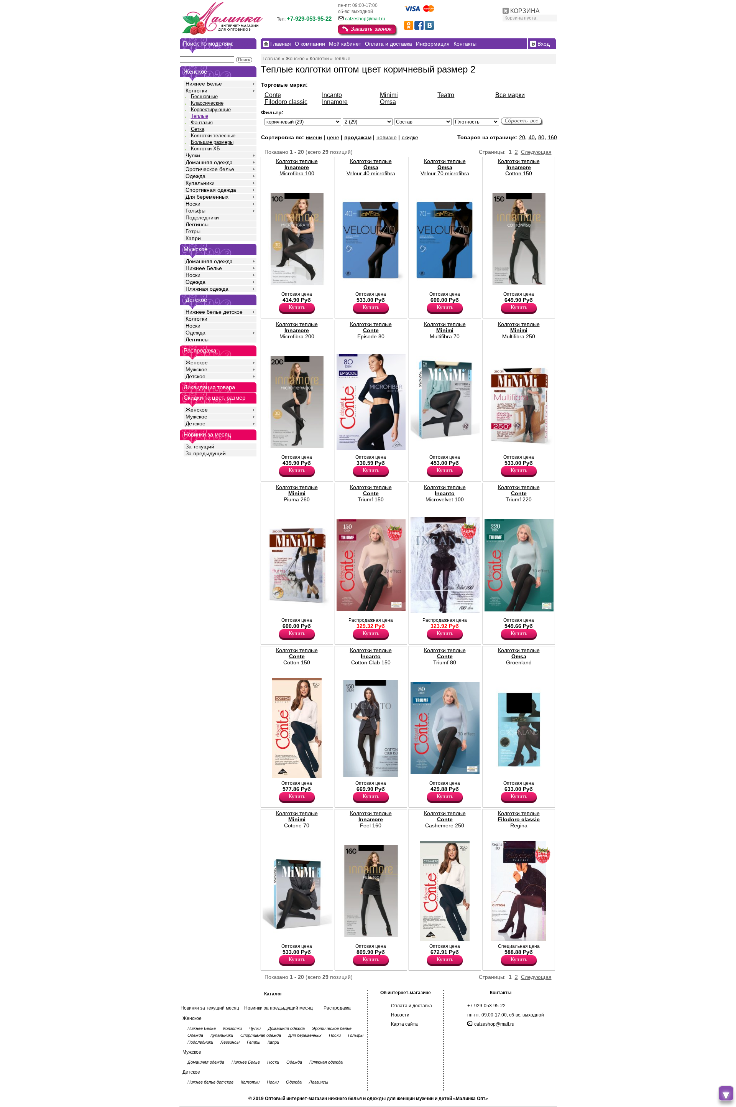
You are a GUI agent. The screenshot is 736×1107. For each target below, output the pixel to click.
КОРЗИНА (525, 11)
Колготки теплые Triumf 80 (445, 656)
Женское (197, 362)
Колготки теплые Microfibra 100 (297, 167)
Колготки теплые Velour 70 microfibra (445, 167)
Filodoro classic (285, 102)
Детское (196, 300)
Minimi (389, 95)
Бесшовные (204, 96)
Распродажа (337, 1008)
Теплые (199, 116)
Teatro (445, 95)
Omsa (388, 102)
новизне (386, 137)
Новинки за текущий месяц (210, 1008)
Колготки (196, 90)
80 (541, 137)
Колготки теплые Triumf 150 (371, 493)
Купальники (200, 183)
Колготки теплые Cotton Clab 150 (371, 656)
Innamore (335, 102)
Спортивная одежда (211, 190)
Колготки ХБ (205, 149)
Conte (272, 95)
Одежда (195, 176)
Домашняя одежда (209, 162)
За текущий (200, 446)
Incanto (332, 95)
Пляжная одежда (207, 289)
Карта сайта (404, 1024)
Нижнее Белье (204, 84)
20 (522, 137)
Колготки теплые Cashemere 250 (445, 819)
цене (333, 137)
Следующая (536, 152)
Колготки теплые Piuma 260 (297, 493)
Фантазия (202, 122)
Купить (297, 307)
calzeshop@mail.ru (365, 18)
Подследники (202, 217)
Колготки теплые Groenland (519, 656)
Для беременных (207, 197)
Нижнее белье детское (214, 312)
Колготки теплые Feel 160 (371, 819)
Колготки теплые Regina (519, 819)
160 (552, 137)
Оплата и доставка (411, 1005)
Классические (207, 103)
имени (314, 137)
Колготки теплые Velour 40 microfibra (371, 167)
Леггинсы (197, 224)
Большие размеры (212, 142)
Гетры (193, 231)
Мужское (196, 369)
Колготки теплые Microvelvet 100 (445, 493)
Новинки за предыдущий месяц (278, 1008)
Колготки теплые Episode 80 (371, 330)
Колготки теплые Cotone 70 (297, 819)
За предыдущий (206, 453)
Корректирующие (211, 109)
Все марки (510, 95)
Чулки (193, 155)
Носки (193, 204)
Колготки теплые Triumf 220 (519, 493)
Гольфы (195, 211)
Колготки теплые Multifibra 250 (519, 330)
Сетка (197, 129)
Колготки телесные (213, 135)
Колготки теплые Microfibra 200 (297, 330)
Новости (400, 1015)
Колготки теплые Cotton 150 (519, 167)
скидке (410, 137)
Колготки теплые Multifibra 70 (445, 330)
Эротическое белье (210, 169)
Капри (193, 238)
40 (532, 137)
